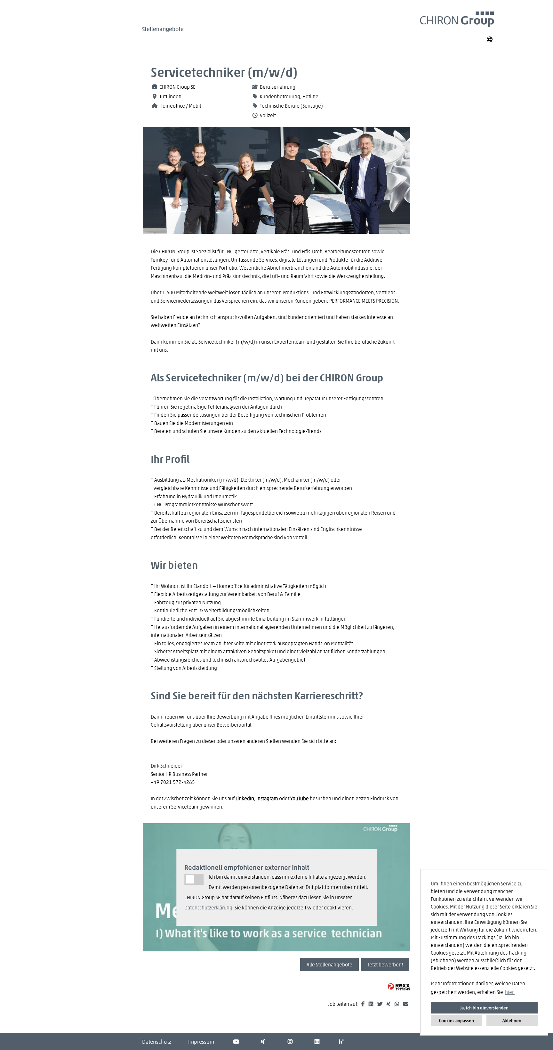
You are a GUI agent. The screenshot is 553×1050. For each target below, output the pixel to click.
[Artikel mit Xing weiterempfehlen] (389, 1003)
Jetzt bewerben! (385, 964)
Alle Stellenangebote (329, 964)
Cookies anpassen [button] (456, 1020)
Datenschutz (156, 1041)
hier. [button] (510, 992)
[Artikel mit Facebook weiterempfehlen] (363, 1003)
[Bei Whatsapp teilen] (397, 1003)
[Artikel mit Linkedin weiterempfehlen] (371, 1003)
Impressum (201, 1041)
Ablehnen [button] (511, 1020)
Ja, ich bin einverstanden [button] (484, 1008)
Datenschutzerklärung (208, 907)
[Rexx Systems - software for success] (399, 986)
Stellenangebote (163, 29)
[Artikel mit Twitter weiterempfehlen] (380, 1003)
